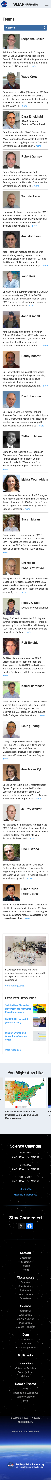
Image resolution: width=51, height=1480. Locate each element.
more (33, 66)
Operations (25, 1298)
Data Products (25, 1339)
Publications (25, 1322)
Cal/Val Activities (25, 1318)
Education (25, 1363)
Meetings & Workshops (25, 1194)
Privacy (35, 1417)
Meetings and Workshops (25, 1392)
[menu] (46, 4)
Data (25, 1334)
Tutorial (25, 1376)
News (25, 1388)
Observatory (25, 1277)
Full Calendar (25, 1189)
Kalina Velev (32, 1431)
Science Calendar (25, 1396)
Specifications (25, 1286)
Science (25, 1306)
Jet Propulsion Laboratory (29, 1464)
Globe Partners (25, 1372)
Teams (25, 1269)
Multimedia (25, 1355)
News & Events (25, 1383)
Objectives (25, 1310)
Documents (25, 1343)
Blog (25, 1400)
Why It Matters (25, 1261)
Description (25, 1257)
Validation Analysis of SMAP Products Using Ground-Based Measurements (21, 1115)
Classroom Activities (25, 1368)
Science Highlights (25, 1326)
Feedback (15, 1417)
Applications (25, 1314)
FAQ (26, 1417)
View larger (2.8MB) (15, 985)
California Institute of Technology (29, 1468)
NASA (4, 4)
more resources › (13, 1049)
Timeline (25, 1265)
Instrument (25, 1290)
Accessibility (25, 1422)
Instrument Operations (25, 1347)
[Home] (25, 4)
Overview (25, 1282)
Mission (25, 1252)
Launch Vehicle (25, 1294)
